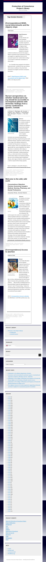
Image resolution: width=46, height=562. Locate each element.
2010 (9, 420)
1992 (9, 450)
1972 (9, 484)
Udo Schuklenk (11, 91)
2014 (9, 413)
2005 (9, 428)
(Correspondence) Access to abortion (16, 251)
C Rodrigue (18, 171)
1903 (9, 506)
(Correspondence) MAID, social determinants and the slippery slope (17, 25)
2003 (9, 432)
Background (9, 524)
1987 (9, 459)
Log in (9, 548)
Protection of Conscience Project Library (23, 7)
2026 (9, 397)
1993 (9, 449)
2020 (9, 403)
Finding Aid (13, 332)
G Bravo (11, 172)
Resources (8, 534)
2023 (9, 398)
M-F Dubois (14, 173)
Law (13, 315)
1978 (9, 474)
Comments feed (12, 552)
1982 (9, 467)
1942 (9, 502)
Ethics (15, 243)
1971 (9, 486)
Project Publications (10, 523)
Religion (8, 529)
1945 (9, 501)
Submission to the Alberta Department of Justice (19, 373)
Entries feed (11, 550)
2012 (9, 417)
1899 (9, 507)
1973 (9, 482)
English (9, 345)
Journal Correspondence (10, 90)
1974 (9, 480)
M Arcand (10, 173)
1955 (9, 497)
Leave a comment (18, 91)
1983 (9, 465)
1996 (9, 444)
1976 (9, 477)
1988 (9, 457)
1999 (9, 438)
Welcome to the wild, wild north (16, 180)
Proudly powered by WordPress (29, 559)
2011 (9, 418)
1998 (9, 440)
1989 (9, 455)
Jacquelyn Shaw (9, 244)
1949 (9, 499)
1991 (9, 452)
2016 (9, 410)
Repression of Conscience (12, 531)
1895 (9, 511)
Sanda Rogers (15, 316)
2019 (9, 405)
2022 (9, 400)
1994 (9, 447)
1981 (9, 469)
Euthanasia (21, 89)
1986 (9, 460)
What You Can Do (10, 533)
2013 (9, 415)
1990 (9, 454)
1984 (9, 464)
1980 (9, 470)
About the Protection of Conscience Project (16, 521)
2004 (9, 430)
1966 (9, 494)
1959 (9, 496)
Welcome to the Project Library (15, 330)
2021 (9, 402)
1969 (9, 489)
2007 (9, 425)
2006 (9, 427)
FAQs (7, 536)
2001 (9, 435)
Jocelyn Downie (19, 90)
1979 (9, 472)
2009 (9, 422)
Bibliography (9, 538)
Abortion (15, 314)
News (7, 539)
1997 (9, 442)
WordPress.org (11, 553)
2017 (9, 408)
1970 (9, 487)
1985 (9, 462)
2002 (9, 433)
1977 (9, 475)
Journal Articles (9, 171)
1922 (9, 504)
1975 (9, 479)
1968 (9, 491)
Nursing (13, 171)
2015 (9, 412)
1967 (9, 492)
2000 (9, 437)
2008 (9, 423)
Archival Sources (14, 334)
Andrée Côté (21, 315)
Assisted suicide (15, 89)
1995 (9, 445)
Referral (16, 315)
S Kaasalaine (19, 173)
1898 (9, 509)
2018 (9, 407)
